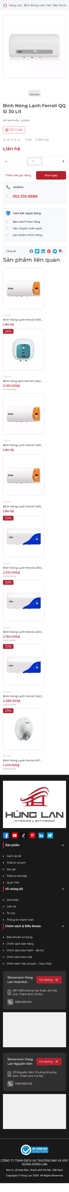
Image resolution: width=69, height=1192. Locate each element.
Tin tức (11, 913)
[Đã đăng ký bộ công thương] (34, 1150)
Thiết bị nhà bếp (17, 876)
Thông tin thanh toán (20, 919)
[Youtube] (15, 835)
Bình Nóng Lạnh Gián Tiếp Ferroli (45, 5)
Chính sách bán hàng (20, 943)
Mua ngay (51, 175)
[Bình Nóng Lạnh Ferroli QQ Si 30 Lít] (34, 49)
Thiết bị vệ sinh (16, 862)
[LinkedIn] (41, 835)
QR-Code (15, 130)
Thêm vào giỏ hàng (18, 175)
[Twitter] (50, 835)
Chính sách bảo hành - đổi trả (25, 950)
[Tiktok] (23, 835)
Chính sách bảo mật (19, 957)
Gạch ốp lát (14, 856)
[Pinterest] (32, 835)
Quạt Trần (13, 882)
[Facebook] (6, 835)
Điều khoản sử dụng (19, 937)
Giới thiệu (13, 900)
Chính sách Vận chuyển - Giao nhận (29, 963)
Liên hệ (11, 906)
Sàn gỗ (11, 869)
